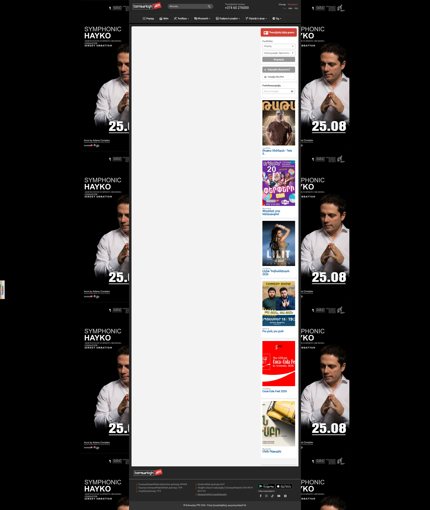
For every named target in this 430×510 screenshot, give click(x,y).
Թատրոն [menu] (203, 18)
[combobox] (278, 46)
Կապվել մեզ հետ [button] (275, 77)
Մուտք (282, 4)
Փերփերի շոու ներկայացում (271, 212)
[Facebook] (261, 496)
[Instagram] (266, 496)
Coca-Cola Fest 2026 (274, 391)
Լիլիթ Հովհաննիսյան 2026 (275, 273)
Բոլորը (150, 18)
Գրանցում (293, 4)
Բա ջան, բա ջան (273, 331)
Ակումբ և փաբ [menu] (257, 18)
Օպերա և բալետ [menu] (228, 18)
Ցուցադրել (279, 59)
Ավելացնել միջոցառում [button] (278, 69)
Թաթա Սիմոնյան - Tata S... (277, 152)
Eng (290, 8)
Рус (296, 8)
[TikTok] (272, 496)
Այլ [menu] (278, 18)
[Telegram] (285, 496)
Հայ (284, 8)
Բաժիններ (267, 41)
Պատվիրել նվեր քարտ (281, 32)
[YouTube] (278, 496)
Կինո (165, 18)
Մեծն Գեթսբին (271, 451)
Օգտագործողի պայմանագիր (212, 494)
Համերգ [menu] (182, 18)
